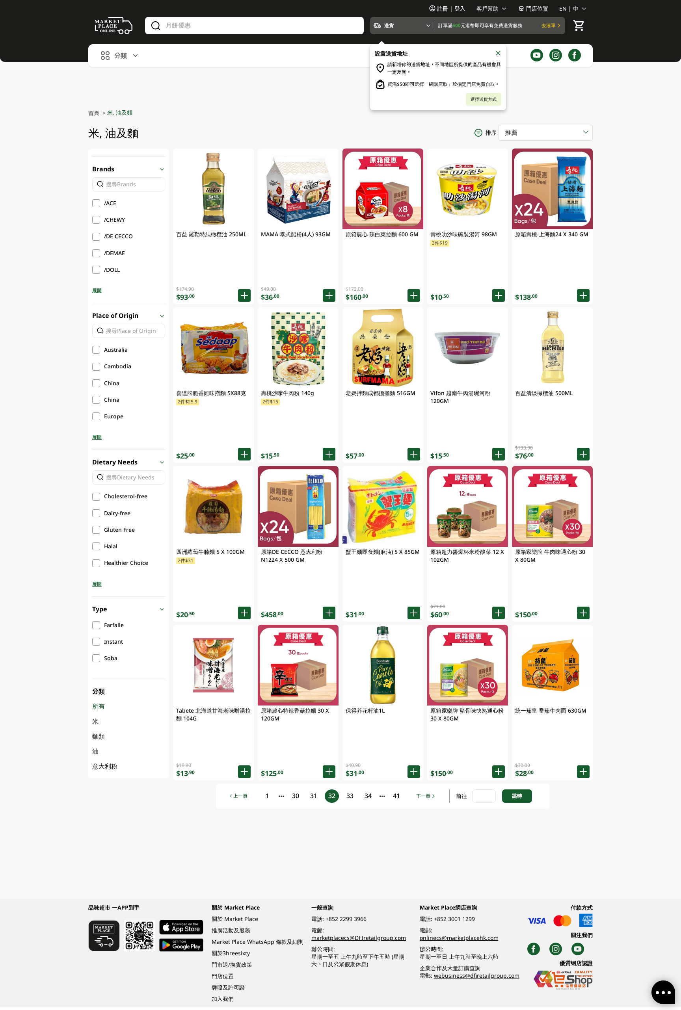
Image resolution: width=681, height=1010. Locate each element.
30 (295, 795)
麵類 (98, 736)
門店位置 (537, 8)
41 (396, 795)
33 (350, 795)
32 (331, 795)
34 (368, 795)
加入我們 (223, 999)
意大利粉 (104, 766)
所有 (98, 706)
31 (313, 795)
